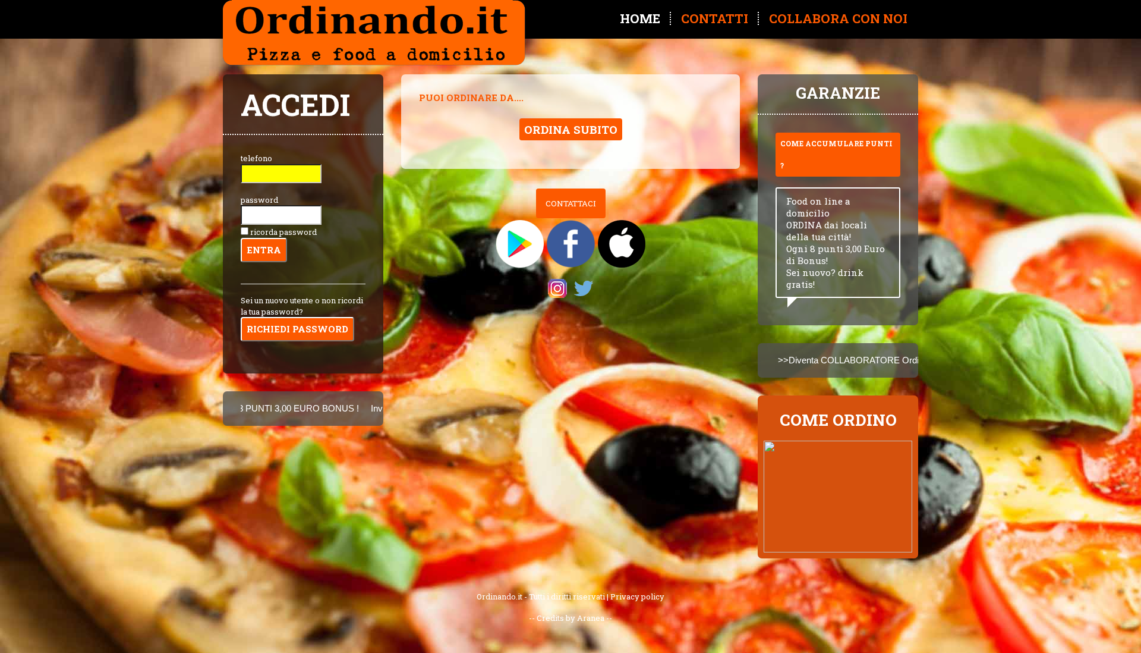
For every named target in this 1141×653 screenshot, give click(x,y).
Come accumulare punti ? (836, 154)
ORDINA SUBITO (570, 129)
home (640, 18)
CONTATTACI (571, 203)
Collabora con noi (838, 18)
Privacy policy (637, 596)
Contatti (714, 18)
